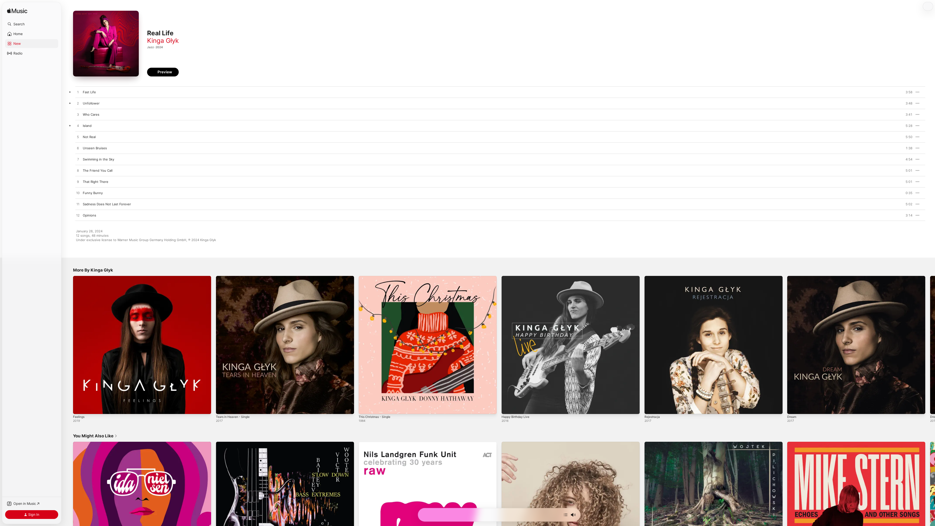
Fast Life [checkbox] (89, 92)
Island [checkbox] (87, 126)
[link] (95, 436)
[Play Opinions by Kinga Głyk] (78, 215)
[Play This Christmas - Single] (364, 408)
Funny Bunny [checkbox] (93, 193)
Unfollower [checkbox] (91, 103)
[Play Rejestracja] (650, 408)
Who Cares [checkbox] (91, 114)
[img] (17, 11)
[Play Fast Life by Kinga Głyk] (78, 92)
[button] (31, 24)
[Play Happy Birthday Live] (507, 408)
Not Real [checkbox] (89, 137)
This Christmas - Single (376, 278)
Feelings (79, 278)
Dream (792, 278)
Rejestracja (653, 278)
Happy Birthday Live (517, 278)
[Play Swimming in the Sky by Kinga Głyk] (78, 159)
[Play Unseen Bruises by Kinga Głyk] (78, 148)
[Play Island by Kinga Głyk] (78, 126)
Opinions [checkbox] (89, 215)
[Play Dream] (793, 408)
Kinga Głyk (163, 40)
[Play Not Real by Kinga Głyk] (78, 137)
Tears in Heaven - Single (234, 278)
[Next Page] (930, 344)
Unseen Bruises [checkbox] (95, 148)
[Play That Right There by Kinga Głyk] (78, 182)
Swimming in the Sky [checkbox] (98, 159)
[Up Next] (566, 514)
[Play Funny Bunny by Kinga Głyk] (78, 193)
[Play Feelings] (79, 408)
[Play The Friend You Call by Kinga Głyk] (78, 171)
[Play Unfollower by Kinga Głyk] (78, 103)
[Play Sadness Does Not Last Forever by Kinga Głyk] (78, 204)
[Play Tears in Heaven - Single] (222, 408)
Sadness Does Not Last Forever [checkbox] (107, 204)
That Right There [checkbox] (95, 182)
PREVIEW (907, 92)
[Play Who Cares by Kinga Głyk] (78, 115)
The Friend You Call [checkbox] (97, 170)
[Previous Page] (68, 344)
